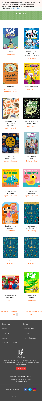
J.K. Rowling (31, 231)
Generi (25, 324)
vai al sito (21, 368)
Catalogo (6, 324)
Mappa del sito (18, 396)
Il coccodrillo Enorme (31, 297)
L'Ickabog (10, 261)
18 (10, 314)
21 (20, 314)
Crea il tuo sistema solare (10, 157)
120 (31, 314)
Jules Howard (10, 128)
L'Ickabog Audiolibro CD (31, 227)
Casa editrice (29, 329)
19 (14, 314)
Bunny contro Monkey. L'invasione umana (31, 54)
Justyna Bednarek (10, 89)
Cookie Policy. (15, 8)
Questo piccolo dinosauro (10, 192)
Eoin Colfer (31, 126)
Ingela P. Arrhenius (10, 196)
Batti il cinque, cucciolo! (10, 227)
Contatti (5, 333)
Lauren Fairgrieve (10, 161)
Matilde (10, 52)
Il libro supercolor (31, 87)
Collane (26, 333)
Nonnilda (10, 87)
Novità (4, 329)
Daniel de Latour (10, 91)
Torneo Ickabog (29, 338)
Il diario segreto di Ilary (31, 157)
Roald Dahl (10, 54)
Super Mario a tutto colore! (10, 297)
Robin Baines (10, 231)
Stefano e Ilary (31, 161)
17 (23, 311)
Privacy (11, 396)
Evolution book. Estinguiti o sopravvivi (10, 123)
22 (23, 314)
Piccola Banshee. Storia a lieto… (31, 122)
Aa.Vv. (10, 300)
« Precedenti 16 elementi (9, 311)
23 (26, 314)
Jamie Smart (31, 58)
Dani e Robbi (31, 89)
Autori (4, 338)
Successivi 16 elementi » (34, 311)
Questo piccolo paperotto (31, 192)
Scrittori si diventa (10, 342)
